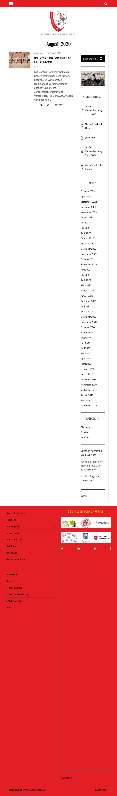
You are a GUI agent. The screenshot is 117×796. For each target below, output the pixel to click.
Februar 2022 (87, 290)
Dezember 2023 (88, 207)
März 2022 (86, 285)
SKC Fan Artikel (14, 600)
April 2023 (86, 233)
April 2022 (86, 280)
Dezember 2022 (88, 248)
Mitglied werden (14, 587)
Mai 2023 (85, 227)
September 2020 (89, 332)
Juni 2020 (85, 348)
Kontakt (10, 581)
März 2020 (86, 363)
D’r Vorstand (12, 532)
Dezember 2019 (88, 379)
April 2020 (86, 358)
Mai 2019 (85, 400)
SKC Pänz (11, 546)
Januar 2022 (87, 295)
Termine (84, 437)
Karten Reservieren (15, 513)
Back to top (100, 790)
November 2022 (89, 254)
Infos (8, 607)
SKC (39, 66)
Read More (59, 105)
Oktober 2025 (88, 191)
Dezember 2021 (88, 301)
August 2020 (87, 337)
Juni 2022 (85, 269)
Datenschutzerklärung (17, 594)
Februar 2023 (87, 238)
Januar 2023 (87, 243)
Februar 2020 (87, 369)
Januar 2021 (87, 311)
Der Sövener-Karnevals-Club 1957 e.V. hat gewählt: (52, 60)
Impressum (11, 574)
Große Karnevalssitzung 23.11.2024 (93, 151)
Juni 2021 (85, 306)
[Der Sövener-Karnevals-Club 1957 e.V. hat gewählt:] (19, 60)
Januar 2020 (87, 374)
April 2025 (86, 196)
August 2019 (87, 395)
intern (84, 495)
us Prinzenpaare (14, 539)
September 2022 (89, 264)
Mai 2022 (85, 274)
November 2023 (89, 212)
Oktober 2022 (88, 259)
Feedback (11, 519)
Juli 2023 (85, 222)
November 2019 (89, 384)
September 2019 (89, 389)
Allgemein (39, 53)
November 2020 (89, 322)
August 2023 (87, 217)
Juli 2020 (85, 342)
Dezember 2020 (88, 316)
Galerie (84, 432)
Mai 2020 (85, 353)
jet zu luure (11, 552)
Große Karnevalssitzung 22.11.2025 (93, 110)
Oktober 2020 (88, 327)
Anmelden (66, 777)
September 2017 (89, 405)
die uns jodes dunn (15, 559)
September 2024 (89, 201)
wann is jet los (13, 526)
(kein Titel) (90, 137)
